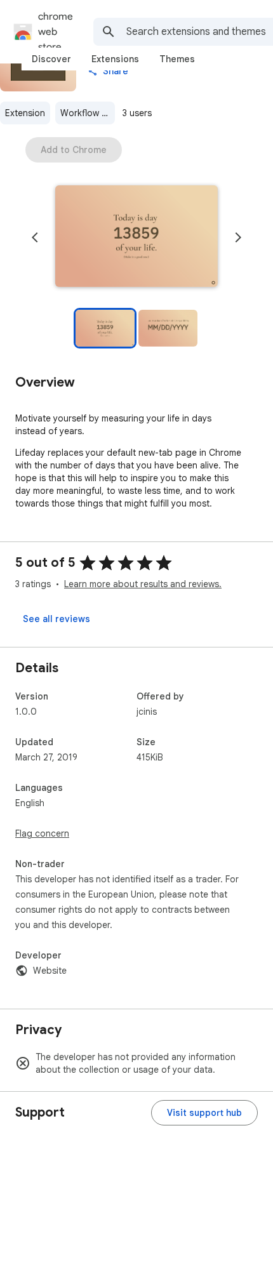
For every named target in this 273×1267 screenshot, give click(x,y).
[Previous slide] (35, 237)
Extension (25, 113)
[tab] (51, 59)
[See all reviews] (56, 619)
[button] (136, 237)
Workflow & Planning (87, 113)
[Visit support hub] (204, 1113)
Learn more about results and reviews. (143, 584)
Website (50, 970)
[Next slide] (238, 237)
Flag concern (42, 833)
